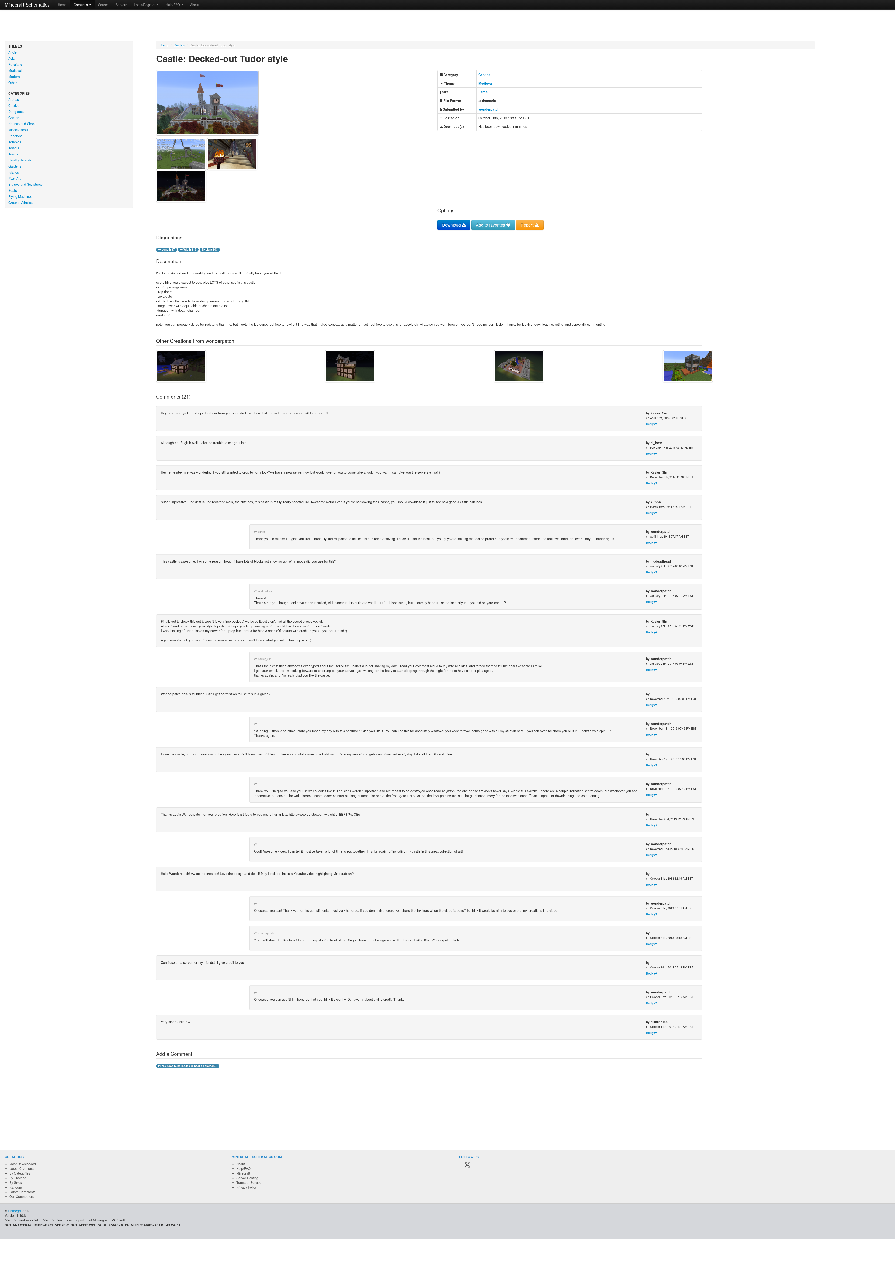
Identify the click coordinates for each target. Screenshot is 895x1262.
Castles (13, 105)
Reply (650, 424)
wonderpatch (488, 109)
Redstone (15, 135)
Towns (13, 154)
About (194, 4)
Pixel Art (14, 178)
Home (62, 4)
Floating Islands (20, 160)
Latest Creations (21, 1168)
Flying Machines (20, 196)
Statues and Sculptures (25, 184)
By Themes (17, 1177)
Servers (121, 4)
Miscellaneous (18, 129)
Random (15, 1187)
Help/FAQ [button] (173, 4)
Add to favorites (491, 225)
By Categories (19, 1173)
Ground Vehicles (20, 202)
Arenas (13, 99)
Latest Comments (22, 1191)
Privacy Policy (246, 1187)
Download (452, 225)
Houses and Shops (22, 123)
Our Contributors (21, 1196)
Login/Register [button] (145, 4)
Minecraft (243, 1173)
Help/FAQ (243, 1168)
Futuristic (15, 64)
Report (528, 225)
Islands (13, 172)
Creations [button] (81, 4)
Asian (12, 58)
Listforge (14, 1210)
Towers (13, 148)
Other (12, 82)
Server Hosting (247, 1177)
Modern (14, 76)
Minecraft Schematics (27, 4)
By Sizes (15, 1182)
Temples (14, 142)
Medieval (15, 70)
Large (483, 92)
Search (103, 4)
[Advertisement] (447, 25)
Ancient (13, 52)
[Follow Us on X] (467, 1165)
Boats (12, 190)
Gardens (14, 166)
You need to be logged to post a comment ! (189, 1066)
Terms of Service (248, 1182)
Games (13, 117)
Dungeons (16, 111)
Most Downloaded (22, 1163)
